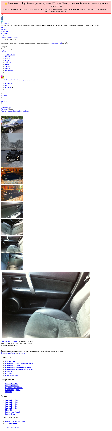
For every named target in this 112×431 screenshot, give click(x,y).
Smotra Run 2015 (11, 384)
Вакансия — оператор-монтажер (18, 367)
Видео (7, 60)
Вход (3, 37)
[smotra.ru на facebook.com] (2, 19)
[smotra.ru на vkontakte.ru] (2, 17)
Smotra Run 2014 (11, 400)
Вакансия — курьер (13, 365)
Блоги (7, 57)
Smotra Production (12, 386)
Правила (8, 371)
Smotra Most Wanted (12, 412)
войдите (22, 353)
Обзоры (8, 59)
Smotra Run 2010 (11, 408)
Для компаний (11, 423)
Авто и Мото (10, 55)
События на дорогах (12, 390)
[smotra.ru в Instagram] (5, 23)
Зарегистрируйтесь (8, 353)
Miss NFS (8, 410)
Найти (3, 51)
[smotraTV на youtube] (2, 15)
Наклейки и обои (11, 375)
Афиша (8, 62)
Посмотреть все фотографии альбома (15, 111)
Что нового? (10, 361)
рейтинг (4, 95)
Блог (7, 85)
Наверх (3, 35)
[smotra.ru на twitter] (2, 21)
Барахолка (9, 70)
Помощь (8, 373)
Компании (9, 64)
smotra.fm (8, 392)
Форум (7, 68)
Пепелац (4, 109)
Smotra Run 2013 (11, 402)
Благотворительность (14, 388)
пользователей (56, 43)
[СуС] (2, 78)
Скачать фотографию (9, 341)
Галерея (8, 87)
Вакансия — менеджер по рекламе (18, 369)
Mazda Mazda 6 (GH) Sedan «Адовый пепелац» (18, 80)
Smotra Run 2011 (11, 406)
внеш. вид (4, 101)
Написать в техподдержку (10, 427)
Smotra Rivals (10, 414)
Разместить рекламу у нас (15, 421)
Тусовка (8, 66)
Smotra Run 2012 (11, 404)
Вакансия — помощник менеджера (19, 363)
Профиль (8, 84)
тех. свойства (6, 107)
